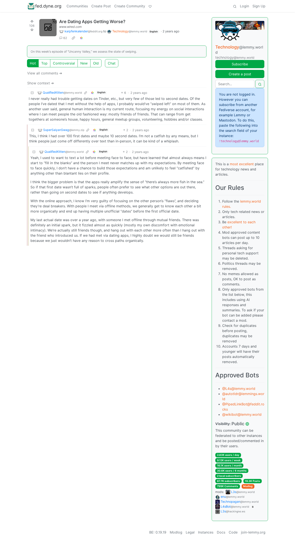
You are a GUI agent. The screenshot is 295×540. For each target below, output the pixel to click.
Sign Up (258, 6)
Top (44, 63)
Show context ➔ (40, 83)
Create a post (240, 74)
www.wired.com (70, 26)
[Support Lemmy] (150, 6)
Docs (221, 532)
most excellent (242, 164)
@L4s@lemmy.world (238, 388)
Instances (205, 532)
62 (65, 38)
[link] (73, 38)
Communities (77, 6)
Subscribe (240, 64)
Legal (190, 532)
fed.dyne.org (48, 6)
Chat (112, 63)
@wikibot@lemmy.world (242, 414)
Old (96, 63)
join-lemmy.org (253, 532)
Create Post (101, 6)
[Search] (234, 6)
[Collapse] (32, 92)
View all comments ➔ (44, 73)
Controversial (64, 63)
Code (233, 532)
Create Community (129, 6)
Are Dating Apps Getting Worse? (92, 21)
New (84, 63)
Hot (33, 63)
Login (244, 6)
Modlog (248, 486)
